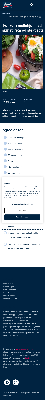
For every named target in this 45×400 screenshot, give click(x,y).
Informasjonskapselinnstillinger (22, 204)
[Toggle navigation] (39, 5)
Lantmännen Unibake (25, 349)
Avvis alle (22, 210)
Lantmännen (30, 358)
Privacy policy (9, 296)
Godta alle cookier (22, 217)
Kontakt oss (8, 284)
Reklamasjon (8, 287)
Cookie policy (8, 293)
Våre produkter (9, 290)
